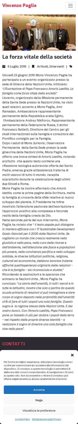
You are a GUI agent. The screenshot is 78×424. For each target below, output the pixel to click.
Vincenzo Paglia (19, 5)
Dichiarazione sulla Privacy (46, 419)
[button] (72, 355)
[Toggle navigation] (70, 5)
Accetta (39, 390)
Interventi (56, 66)
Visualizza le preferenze (39, 410)
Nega (39, 400)
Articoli (42, 66)
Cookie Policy (22, 419)
